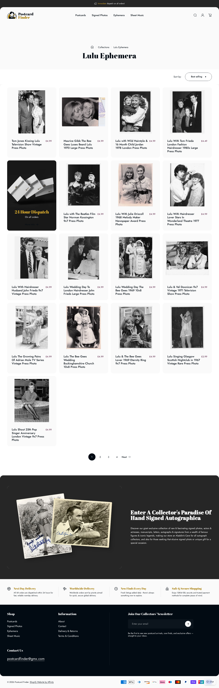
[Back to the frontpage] (92, 47)
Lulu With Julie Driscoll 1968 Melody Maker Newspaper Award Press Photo (130, 219)
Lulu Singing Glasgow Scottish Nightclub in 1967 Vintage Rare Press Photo (183, 359)
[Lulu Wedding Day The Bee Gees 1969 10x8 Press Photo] (135, 258)
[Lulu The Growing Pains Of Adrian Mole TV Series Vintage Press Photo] (31, 327)
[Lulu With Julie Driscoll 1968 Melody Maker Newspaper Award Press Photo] (135, 184)
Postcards (12, 621)
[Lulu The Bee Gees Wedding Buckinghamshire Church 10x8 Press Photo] (83, 327)
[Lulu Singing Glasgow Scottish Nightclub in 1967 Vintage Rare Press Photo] (187, 327)
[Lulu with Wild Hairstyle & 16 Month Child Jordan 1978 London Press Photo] (135, 111)
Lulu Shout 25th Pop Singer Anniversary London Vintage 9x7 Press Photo (28, 434)
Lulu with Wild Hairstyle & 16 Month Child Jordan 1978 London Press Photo (131, 144)
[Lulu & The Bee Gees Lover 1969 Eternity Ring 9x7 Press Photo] (135, 327)
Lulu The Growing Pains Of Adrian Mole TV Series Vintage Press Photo (28, 359)
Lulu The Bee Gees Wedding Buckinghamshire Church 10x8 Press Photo (79, 361)
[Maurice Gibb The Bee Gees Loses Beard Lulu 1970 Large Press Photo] (83, 111)
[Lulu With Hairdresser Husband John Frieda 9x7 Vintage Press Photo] (31, 258)
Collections (103, 47)
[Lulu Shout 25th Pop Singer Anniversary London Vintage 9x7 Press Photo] (31, 400)
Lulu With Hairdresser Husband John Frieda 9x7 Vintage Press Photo (27, 290)
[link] (32, 224)
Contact (62, 626)
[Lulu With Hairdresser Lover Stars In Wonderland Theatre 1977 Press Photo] (187, 184)
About (61, 621)
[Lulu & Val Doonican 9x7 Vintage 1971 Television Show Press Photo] (187, 258)
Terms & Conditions (68, 636)
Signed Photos (14, 626)
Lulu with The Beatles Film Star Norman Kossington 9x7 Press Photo (79, 217)
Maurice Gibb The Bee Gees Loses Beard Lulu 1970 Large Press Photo (78, 144)
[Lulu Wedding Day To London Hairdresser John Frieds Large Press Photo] (83, 258)
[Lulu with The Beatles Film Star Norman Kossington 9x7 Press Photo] (83, 184)
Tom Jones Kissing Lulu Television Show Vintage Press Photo (27, 144)
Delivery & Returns (68, 631)
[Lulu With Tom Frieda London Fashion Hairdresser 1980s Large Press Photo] (187, 111)
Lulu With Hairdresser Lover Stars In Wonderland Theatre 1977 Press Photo (183, 219)
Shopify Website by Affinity (42, 682)
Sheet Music (13, 636)
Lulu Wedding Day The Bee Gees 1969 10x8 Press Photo (129, 290)
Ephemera (12, 631)
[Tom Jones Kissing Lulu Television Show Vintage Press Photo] (31, 111)
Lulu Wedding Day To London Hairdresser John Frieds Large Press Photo (79, 290)
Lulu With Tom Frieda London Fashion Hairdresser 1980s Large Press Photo (182, 146)
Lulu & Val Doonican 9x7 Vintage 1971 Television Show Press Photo (182, 290)
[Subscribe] (188, 624)
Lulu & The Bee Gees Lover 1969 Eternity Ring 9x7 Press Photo (130, 359)
